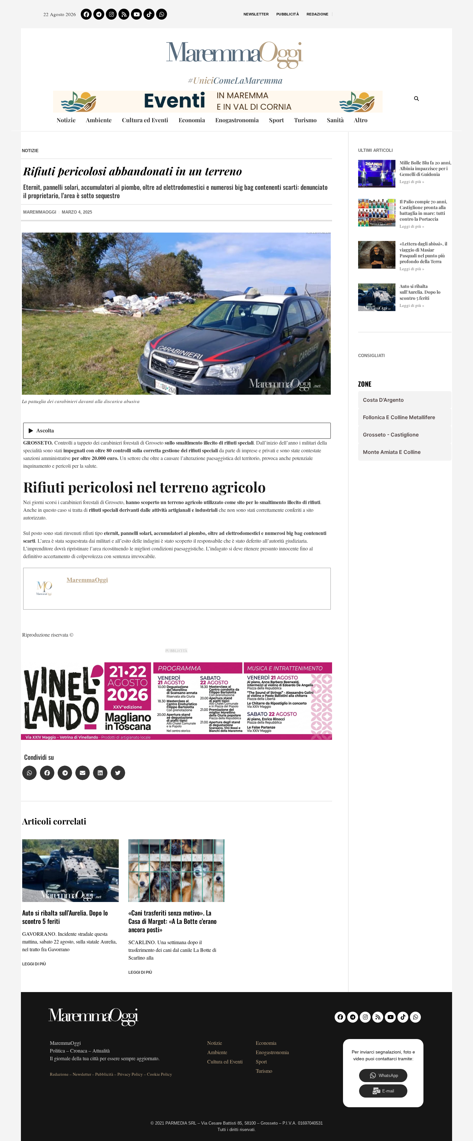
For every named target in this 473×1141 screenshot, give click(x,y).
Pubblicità (287, 14)
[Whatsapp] (161, 14)
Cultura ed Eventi (145, 120)
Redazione (318, 14)
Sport (276, 120)
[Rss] (123, 14)
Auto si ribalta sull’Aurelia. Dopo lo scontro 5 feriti (65, 917)
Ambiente (99, 120)
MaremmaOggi (87, 579)
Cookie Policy (159, 1074)
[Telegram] (98, 14)
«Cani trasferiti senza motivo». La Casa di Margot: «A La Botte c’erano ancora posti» (172, 921)
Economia (192, 120)
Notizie (66, 120)
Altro (360, 120)
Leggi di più (34, 964)
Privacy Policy (130, 1074)
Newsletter (256, 14)
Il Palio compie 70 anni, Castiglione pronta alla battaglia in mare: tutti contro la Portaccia (423, 210)
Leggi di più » (412, 181)
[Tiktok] (149, 14)
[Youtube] (136, 14)
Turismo (305, 120)
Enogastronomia (237, 120)
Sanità (335, 120)
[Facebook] (86, 14)
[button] (29, 773)
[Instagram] (111, 14)
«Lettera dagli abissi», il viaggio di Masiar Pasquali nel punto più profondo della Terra (423, 252)
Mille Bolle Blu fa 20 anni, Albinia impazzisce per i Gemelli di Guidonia (425, 168)
